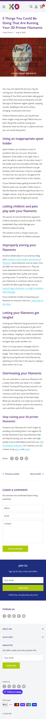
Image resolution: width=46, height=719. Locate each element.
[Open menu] (4, 7)
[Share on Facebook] (12, 458)
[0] (41, 6)
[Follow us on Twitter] (9, 616)
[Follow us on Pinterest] (19, 616)
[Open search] (31, 6)
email (27, 449)
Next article (35, 474)
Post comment (15, 548)
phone (17, 449)
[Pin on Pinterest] (17, 458)
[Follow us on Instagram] (14, 616)
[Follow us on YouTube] (24, 616)
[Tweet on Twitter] (21, 458)
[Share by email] (26, 458)
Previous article (12, 474)
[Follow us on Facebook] (4, 616)
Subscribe (23, 587)
